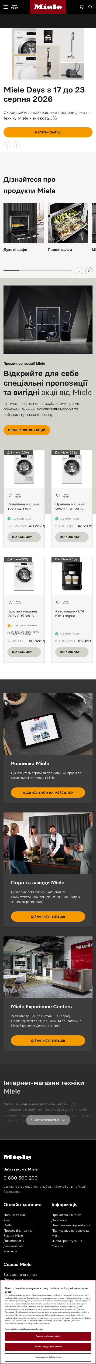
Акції (6, 1220)
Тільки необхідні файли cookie (48, 1347)
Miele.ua (57, 1246)
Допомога (59, 1220)
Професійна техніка (17, 1230)
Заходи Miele (13, 1235)
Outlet (8, 1225)
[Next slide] (16, 145)
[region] (48, 1322)
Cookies (39, 1329)
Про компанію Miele (66, 1215)
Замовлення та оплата (20, 1274)
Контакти (10, 1251)
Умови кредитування (66, 1241)
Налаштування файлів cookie (48, 1357)
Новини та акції (14, 1215)
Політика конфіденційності (71, 1225)
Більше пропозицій (26, 430)
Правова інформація (14, 1329)
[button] (10, 496)
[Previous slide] (7, 145)
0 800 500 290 (20, 1178)
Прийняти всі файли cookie (48, 1336)
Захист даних (30, 1329)
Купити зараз (48, 132)
